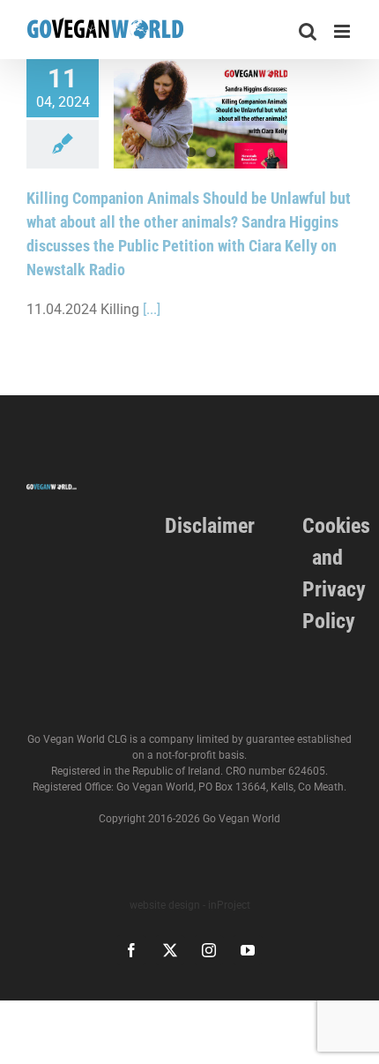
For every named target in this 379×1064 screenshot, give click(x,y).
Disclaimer (210, 525)
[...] (151, 309)
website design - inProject (190, 905)
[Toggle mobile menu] (343, 31)
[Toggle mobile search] (307, 31)
